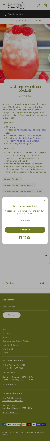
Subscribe (25, 229)
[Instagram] (24, 237)
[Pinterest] (28, 237)
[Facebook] (20, 237)
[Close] (44, 200)
